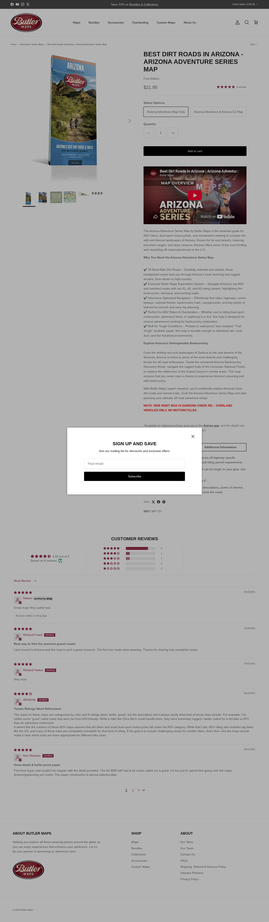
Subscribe (134, 476)
